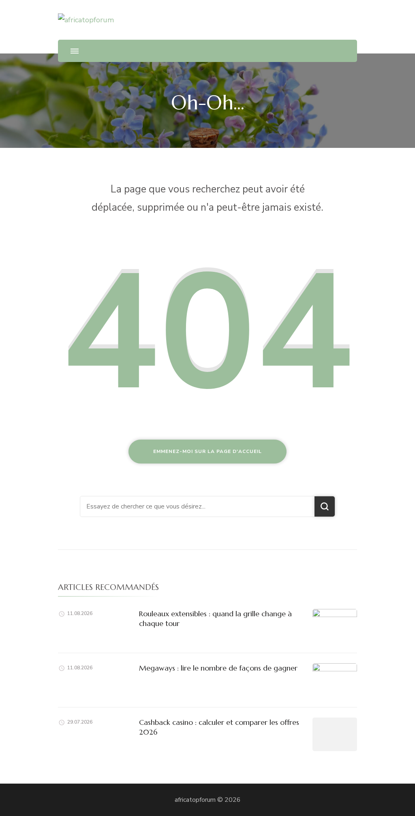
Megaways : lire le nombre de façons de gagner (218, 668)
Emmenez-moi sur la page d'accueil (207, 451)
